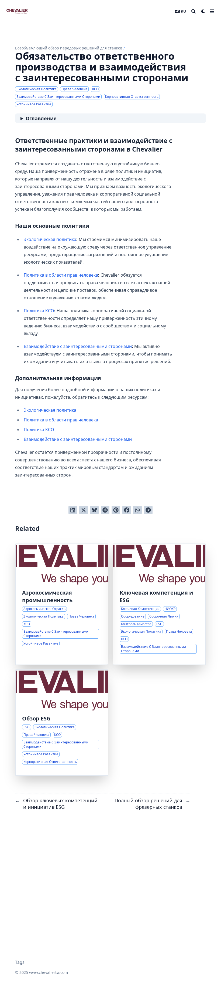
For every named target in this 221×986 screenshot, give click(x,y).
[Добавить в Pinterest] (116, 510)
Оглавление (41, 118)
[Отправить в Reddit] (105, 510)
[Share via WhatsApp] (137, 510)
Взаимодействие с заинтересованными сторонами (78, 346)
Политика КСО (39, 311)
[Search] (193, 11)
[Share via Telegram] (148, 510)
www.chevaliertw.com (48, 972)
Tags (20, 962)
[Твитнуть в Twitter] (83, 510)
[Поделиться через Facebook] (126, 510)
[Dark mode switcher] (203, 11)
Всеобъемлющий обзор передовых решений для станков (68, 48)
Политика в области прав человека (61, 275)
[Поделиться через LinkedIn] (72, 510)
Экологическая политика (50, 239)
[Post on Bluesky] (94, 510)
